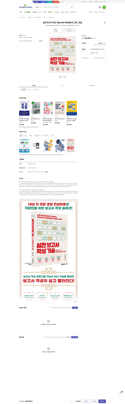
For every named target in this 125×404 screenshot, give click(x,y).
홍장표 (20, 35)
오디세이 (35, 12)
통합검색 (37, 7)
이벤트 (45, 12)
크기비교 (64, 77)
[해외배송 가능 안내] (88, 58)
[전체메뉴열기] (20, 12)
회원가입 (83, 1)
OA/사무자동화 (38, 17)
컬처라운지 (72, 12)
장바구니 (87, 401)
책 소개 (29, 90)
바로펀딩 (57, 12)
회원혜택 (91, 1)
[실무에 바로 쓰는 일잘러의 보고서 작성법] (72, 113)
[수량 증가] (66, 401)
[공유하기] (104, 22)
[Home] (19, 17)
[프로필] (104, 7)
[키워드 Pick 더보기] (77, 146)
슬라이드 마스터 (37, 136)
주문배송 (96, 1)
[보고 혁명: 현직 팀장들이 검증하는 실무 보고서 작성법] (24, 113)
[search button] (72, 7)
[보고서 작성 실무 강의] (60, 112)
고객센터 (104, 1)
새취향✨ (50, 12)
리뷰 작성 (75, 307)
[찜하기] (71, 401)
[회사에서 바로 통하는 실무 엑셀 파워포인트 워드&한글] (48, 113)
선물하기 (79, 401)
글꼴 (25, 136)
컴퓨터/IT (30, 17)
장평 (21, 136)
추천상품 (23, 90)
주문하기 (102, 401)
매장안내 (100, 1)
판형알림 (46, 171)
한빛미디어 (21, 37)
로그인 (87, 1)
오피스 (45, 17)
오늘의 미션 (91, 12)
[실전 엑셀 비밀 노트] (36, 112)
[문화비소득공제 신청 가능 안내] (105, 58)
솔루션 (30, 136)
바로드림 (94, 401)
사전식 (52, 136)
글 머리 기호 (45, 136)
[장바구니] (99, 7)
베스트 (40, 12)
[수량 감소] (63, 401)
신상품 (62, 12)
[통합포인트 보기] (87, 43)
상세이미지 (35, 90)
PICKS (67, 12)
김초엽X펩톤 (27, 12)
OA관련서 (51, 17)
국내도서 (23, 17)
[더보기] (76, 12)
